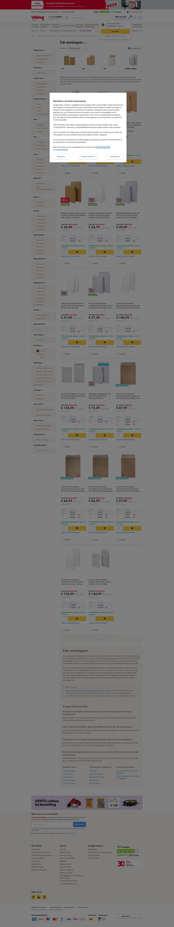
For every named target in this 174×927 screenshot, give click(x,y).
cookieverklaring (61, 150)
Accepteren (115, 156)
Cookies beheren (88, 156)
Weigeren (61, 156)
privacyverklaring (103, 147)
